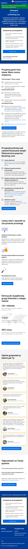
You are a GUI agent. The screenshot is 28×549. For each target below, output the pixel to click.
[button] (14, 6)
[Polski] (13, 2)
